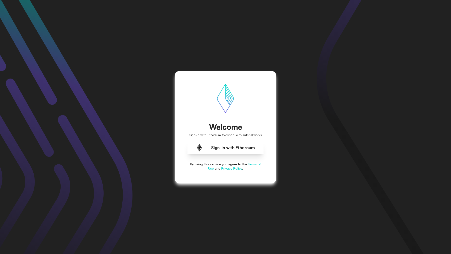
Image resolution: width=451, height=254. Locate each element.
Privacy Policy (231, 168)
